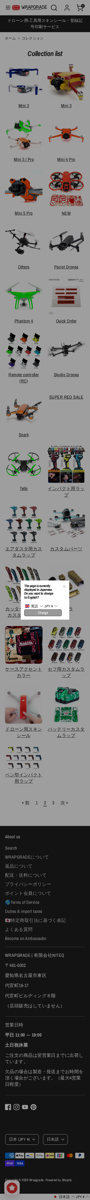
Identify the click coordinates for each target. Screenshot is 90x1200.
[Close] (64, 585)
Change (43, 612)
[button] (34, 606)
